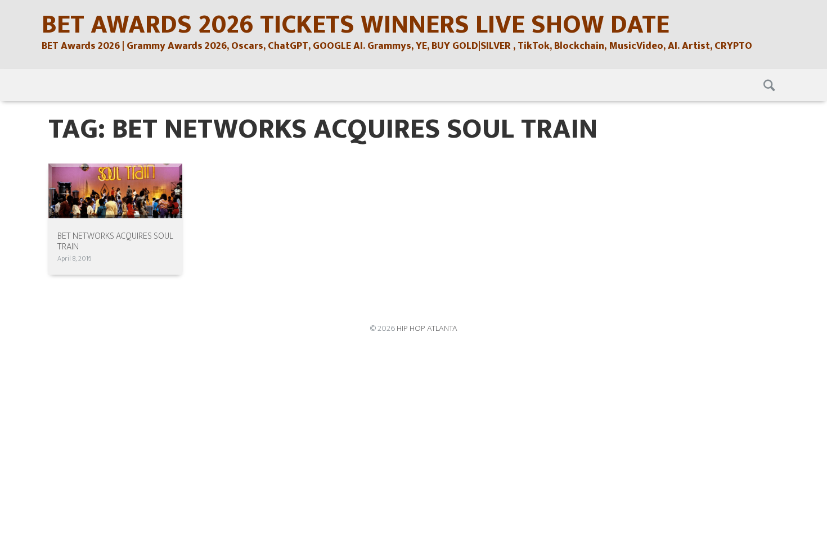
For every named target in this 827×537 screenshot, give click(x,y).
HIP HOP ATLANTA (427, 328)
